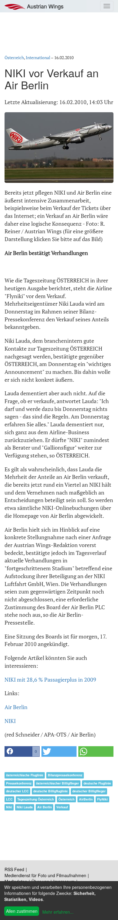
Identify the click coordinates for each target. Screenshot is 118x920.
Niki (9, 807)
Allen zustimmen (22, 911)
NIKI (10, 720)
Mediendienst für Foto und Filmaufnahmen (45, 875)
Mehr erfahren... (58, 912)
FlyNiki (102, 799)
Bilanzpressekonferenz (65, 775)
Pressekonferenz (18, 783)
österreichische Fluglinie (24, 775)
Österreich (14, 57)
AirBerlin (86, 799)
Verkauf (62, 807)
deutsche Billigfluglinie (50, 791)
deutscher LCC (17, 791)
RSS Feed (14, 869)
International (38, 57)
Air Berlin (16, 707)
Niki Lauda (25, 807)
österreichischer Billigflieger (57, 783)
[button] (22, 751)
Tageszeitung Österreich (35, 799)
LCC (9, 799)
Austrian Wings (44, 6)
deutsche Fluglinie (97, 783)
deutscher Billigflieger (89, 791)
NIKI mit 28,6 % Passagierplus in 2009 (50, 679)
